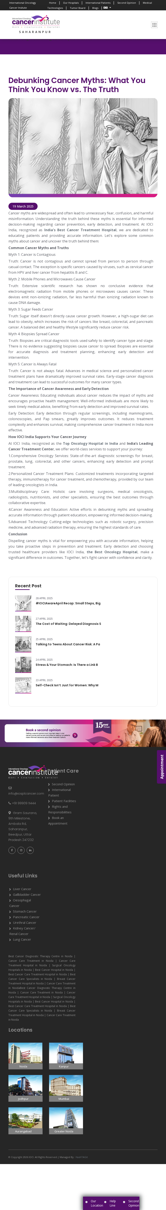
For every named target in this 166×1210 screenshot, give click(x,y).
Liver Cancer (22, 889)
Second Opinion (126, 2)
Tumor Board (77, 7)
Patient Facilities (64, 801)
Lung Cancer (22, 939)
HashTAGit (81, 1157)
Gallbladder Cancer (27, 894)
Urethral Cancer (24, 922)
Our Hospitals (71, 2)
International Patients (98, 2)
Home (52, 2)
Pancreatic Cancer (26, 917)
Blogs (95, 7)
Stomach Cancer (25, 911)
